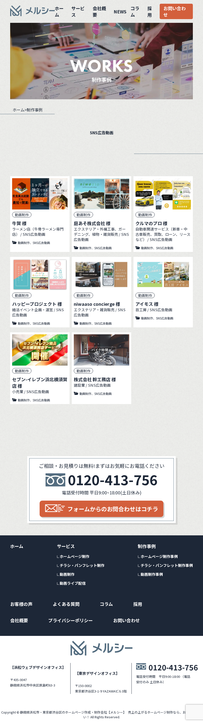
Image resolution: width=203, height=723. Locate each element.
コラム (134, 11)
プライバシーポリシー (70, 620)
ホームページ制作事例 (159, 556)
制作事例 (147, 546)
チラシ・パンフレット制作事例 (167, 565)
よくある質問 (66, 604)
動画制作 (67, 574)
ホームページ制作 (74, 556)
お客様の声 (21, 604)
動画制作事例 (152, 574)
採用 (149, 11)
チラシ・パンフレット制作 (82, 565)
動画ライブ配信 (73, 583)
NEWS (120, 11)
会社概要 (99, 11)
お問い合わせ (174, 11)
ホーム (59, 11)
